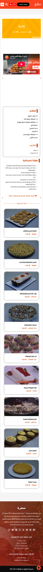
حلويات (14, 31)
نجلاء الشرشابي (24, 31)
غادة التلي (34, 296)
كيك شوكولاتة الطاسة (30, 419)
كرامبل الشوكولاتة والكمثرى (28, 262)
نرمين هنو (34, 234)
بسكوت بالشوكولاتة (30, 325)
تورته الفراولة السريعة (30, 388)
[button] (6, 4)
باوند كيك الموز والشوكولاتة (28, 294)
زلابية (33, 195)
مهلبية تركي (33, 451)
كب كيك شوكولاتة (31, 356)
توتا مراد (35, 391)
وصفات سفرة (13, 195)
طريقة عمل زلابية (24, 195)
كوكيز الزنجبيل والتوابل (30, 231)
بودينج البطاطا (32, 482)
